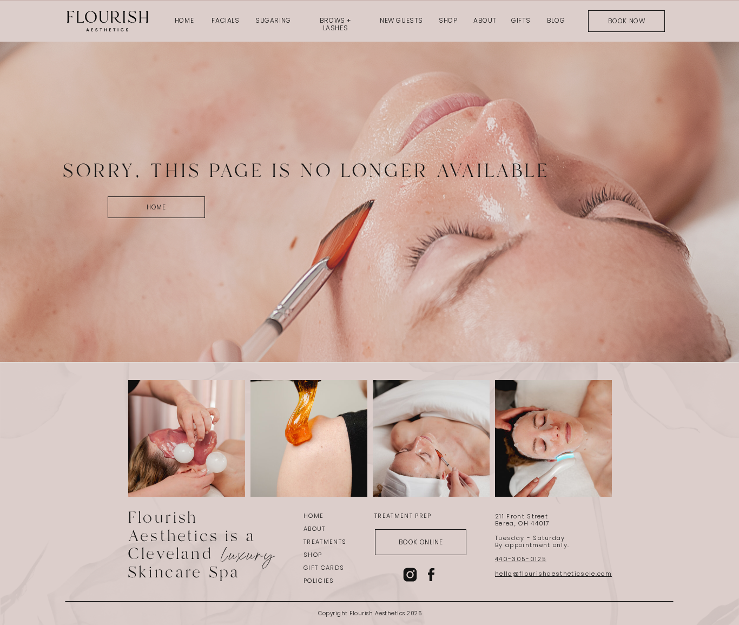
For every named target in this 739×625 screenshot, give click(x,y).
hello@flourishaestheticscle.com (553, 573)
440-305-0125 (520, 559)
